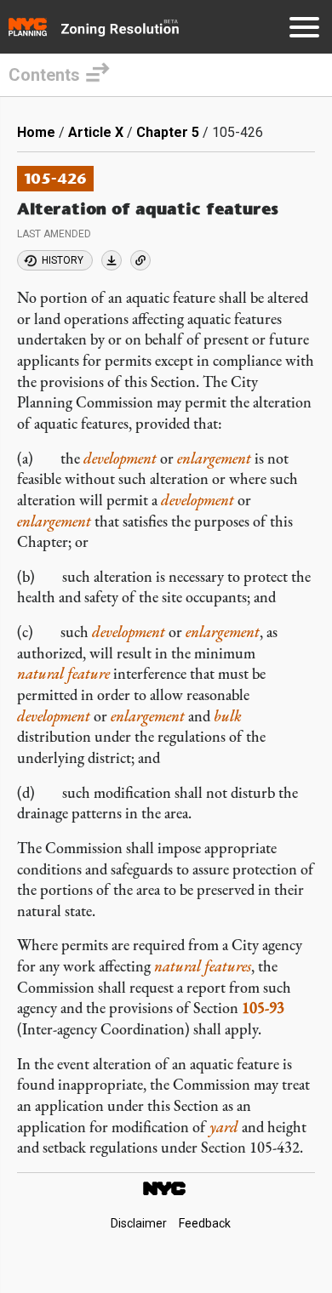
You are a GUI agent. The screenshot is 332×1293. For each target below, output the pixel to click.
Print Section (111, 260)
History (62, 260)
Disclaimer (139, 1223)
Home (36, 132)
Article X (95, 132)
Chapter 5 (167, 132)
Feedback (205, 1223)
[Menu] (304, 30)
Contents (44, 75)
